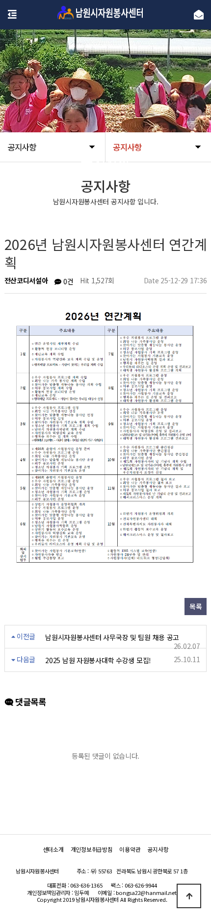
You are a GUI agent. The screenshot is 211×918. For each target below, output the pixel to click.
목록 (195, 606)
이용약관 (129, 849)
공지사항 (157, 849)
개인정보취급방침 (92, 849)
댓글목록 (29, 702)
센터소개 (53, 849)
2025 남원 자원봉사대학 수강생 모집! (98, 660)
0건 (67, 281)
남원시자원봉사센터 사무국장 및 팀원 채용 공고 (112, 637)
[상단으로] (189, 896)
